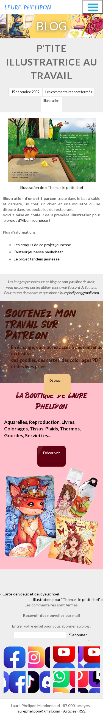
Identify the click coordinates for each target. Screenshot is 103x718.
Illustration (51, 101)
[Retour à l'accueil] (27, 6)
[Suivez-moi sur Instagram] (39, 657)
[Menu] (92, 7)
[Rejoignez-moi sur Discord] (15, 682)
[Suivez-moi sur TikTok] (39, 682)
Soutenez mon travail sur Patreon (40, 324)
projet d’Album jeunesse (27, 220)
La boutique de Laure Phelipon (51, 401)
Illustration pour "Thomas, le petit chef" (67, 599)
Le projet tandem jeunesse (37, 259)
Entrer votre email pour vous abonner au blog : (51, 626)
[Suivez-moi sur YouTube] (64, 657)
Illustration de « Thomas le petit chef (51, 187)
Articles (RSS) (75, 711)
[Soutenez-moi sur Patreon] (89, 682)
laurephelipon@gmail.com (79, 292)
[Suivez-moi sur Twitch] (89, 657)
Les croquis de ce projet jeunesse (42, 244)
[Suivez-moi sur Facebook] (15, 657)
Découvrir (56, 380)
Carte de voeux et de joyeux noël (30, 594)
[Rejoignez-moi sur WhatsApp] (64, 682)
